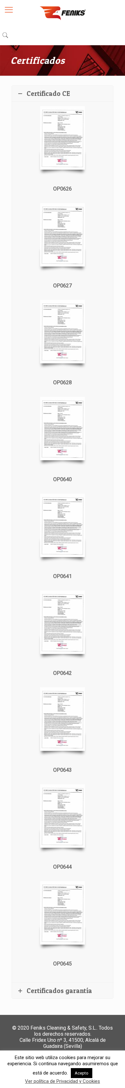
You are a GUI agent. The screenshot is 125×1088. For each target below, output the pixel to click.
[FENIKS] (62, 12)
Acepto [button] (81, 1073)
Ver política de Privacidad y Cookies (62, 1081)
